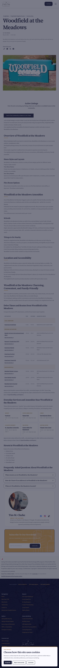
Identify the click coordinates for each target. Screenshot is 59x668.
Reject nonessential (19, 662)
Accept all (7, 662)
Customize (30, 662)
